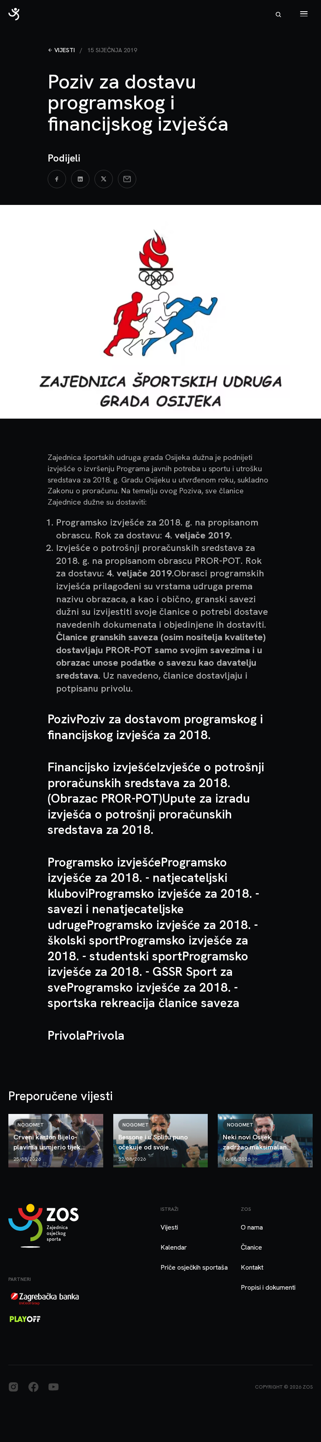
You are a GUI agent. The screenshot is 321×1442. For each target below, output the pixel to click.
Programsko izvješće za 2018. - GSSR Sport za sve (148, 971)
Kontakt (252, 1267)
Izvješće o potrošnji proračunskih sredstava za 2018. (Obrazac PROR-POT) (156, 782)
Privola (105, 1035)
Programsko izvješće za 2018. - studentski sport (148, 948)
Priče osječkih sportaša (194, 1267)
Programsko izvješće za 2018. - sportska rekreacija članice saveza (143, 995)
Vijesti (64, 50)
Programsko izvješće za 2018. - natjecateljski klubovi (137, 878)
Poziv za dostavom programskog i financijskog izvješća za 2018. (155, 727)
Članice (251, 1247)
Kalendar (173, 1247)
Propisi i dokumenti (268, 1287)
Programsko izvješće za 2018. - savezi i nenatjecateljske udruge (153, 909)
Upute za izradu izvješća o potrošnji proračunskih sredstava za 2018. (149, 814)
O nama (252, 1227)
